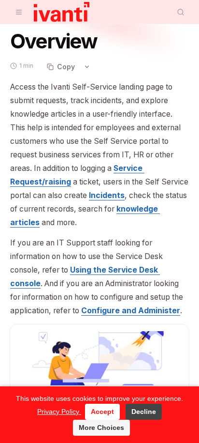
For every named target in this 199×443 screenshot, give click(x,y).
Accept (102, 411)
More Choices (101, 427)
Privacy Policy (59, 411)
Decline (143, 411)
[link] (107, 195)
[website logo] (61, 12)
